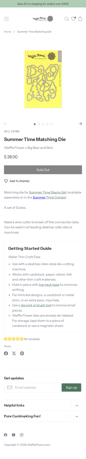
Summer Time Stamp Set (47, 192)
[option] (43, 79)
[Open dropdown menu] (76, 405)
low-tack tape (49, 285)
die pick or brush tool (36, 305)
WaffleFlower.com (39, 444)
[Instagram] (22, 435)
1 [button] (35, 124)
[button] (14, 339)
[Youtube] (14, 435)
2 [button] (39, 124)
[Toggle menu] (6, 18)
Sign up (71, 387)
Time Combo (55, 197)
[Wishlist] (73, 19)
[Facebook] (6, 435)
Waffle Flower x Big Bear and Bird (28, 148)
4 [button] (47, 124)
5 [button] (51, 124)
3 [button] (43, 124)
